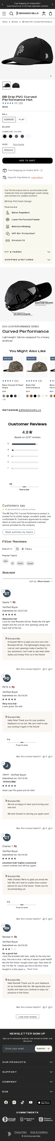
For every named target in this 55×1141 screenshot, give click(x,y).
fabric (20, 563)
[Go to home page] (9, 1134)
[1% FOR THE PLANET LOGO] (9, 1119)
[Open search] (11, 13)
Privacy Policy (21, 1132)
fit (12, 563)
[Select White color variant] (28, 136)
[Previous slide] (2, 4)
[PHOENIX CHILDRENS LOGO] (46, 1119)
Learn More (37, 177)
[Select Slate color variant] (16, 136)
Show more (8, 572)
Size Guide (18, 144)
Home (4, 22)
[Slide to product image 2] (16, 85)
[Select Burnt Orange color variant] (31, 396)
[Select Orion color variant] (22, 136)
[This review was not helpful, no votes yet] (49, 669)
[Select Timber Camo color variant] (3, 396)
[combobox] (41, 581)
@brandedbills (30, 410)
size (5, 561)
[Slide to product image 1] (6, 85)
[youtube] (30, 1102)
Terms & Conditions (39, 1132)
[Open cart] (51, 13)
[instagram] (14, 1102)
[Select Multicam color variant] (10, 136)
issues (30, 563)
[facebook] (6, 1102)
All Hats (14, 22)
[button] (27, 52)
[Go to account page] (44, 13)
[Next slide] (52, 4)
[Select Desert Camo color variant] (38, 396)
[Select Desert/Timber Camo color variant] (7, 396)
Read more (32, 969)
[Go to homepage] (27, 13)
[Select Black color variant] (11, 396)
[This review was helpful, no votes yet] (44, 669)
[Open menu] (4, 13)
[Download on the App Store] (44, 1102)
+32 (4, 399)
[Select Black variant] (4, 136)
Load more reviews (27, 1017)
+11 (46, 396)
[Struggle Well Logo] (27, 1119)
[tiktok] (22, 1102)
